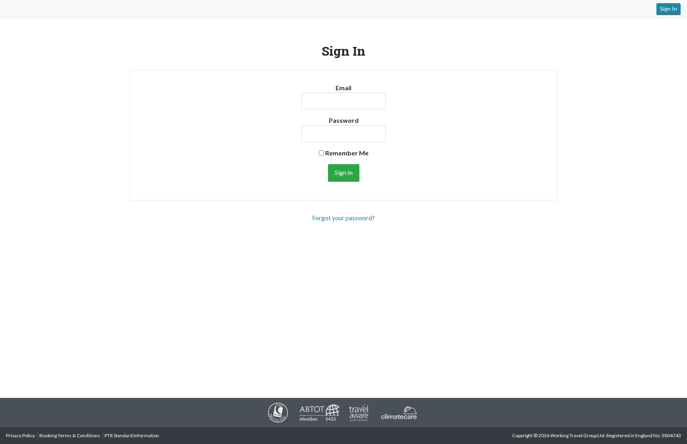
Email (343, 87)
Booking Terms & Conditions (69, 435)
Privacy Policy (20, 435)
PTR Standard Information (132, 435)
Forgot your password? (343, 217)
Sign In (668, 8)
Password (344, 120)
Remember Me (346, 153)
